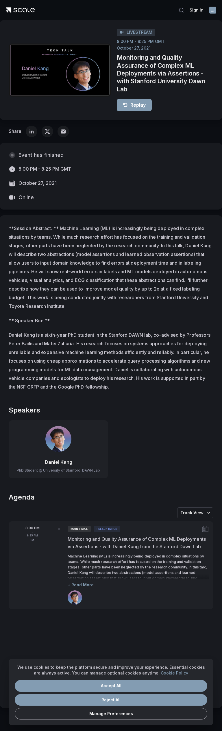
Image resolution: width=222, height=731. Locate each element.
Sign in (197, 9)
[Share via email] (63, 131)
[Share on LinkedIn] (31, 131)
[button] (181, 10)
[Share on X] (47, 131)
